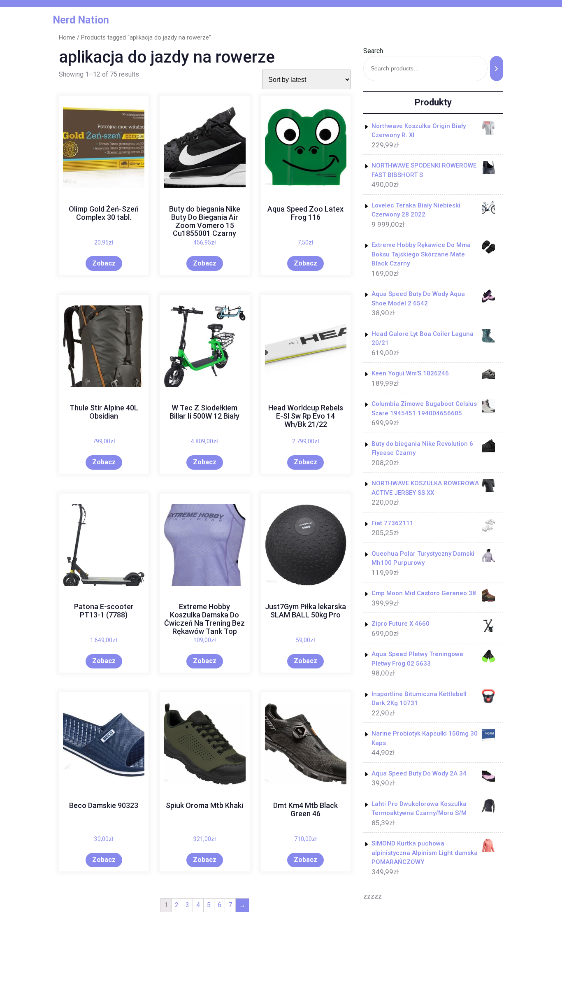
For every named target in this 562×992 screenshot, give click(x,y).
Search (373, 51)
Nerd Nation (81, 20)
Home (67, 37)
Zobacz (104, 263)
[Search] (496, 68)
